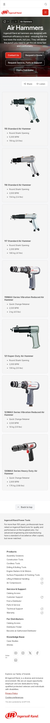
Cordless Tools (13, 563)
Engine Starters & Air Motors (19, 571)
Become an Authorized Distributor (21, 631)
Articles (10, 645)
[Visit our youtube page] (15, 653)
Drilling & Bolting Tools (16, 567)
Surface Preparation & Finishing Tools (23, 575)
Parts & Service (13, 605)
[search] (46, 4)
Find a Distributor (14, 601)
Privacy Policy (11, 693)
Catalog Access (13, 593)
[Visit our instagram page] (22, 653)
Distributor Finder (14, 627)
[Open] (45, 12)
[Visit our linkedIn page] (15, 660)
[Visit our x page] (30, 653)
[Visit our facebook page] (37, 653)
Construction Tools (15, 559)
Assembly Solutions (15, 556)
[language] (4, 4)
